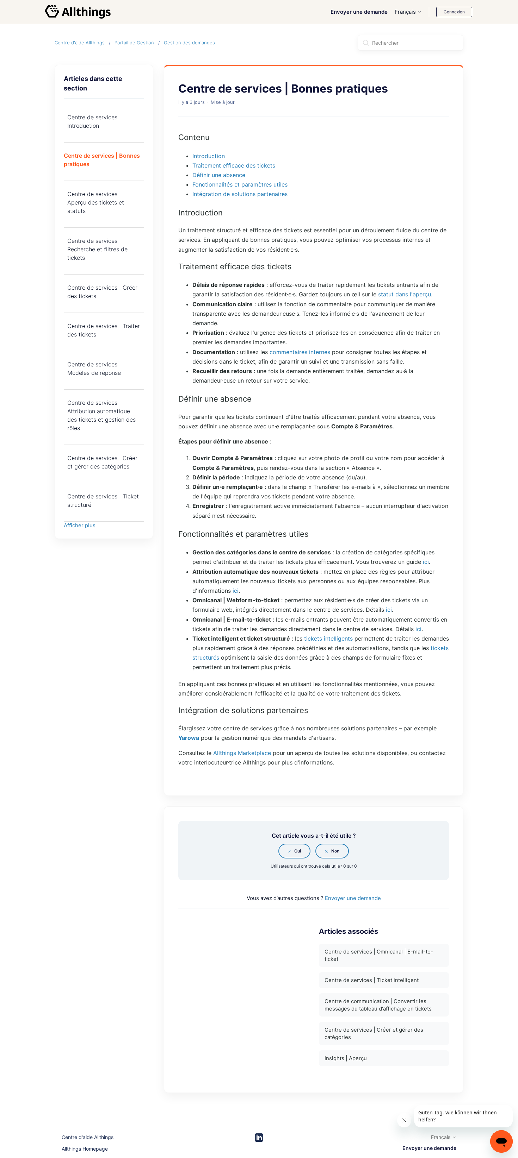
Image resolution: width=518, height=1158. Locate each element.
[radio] (294, 851)
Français (405, 11)
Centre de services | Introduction (94, 121)
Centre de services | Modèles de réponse (94, 368)
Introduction (208, 155)
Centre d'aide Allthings (80, 42)
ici (426, 561)
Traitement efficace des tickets (233, 165)
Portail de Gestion (134, 42)
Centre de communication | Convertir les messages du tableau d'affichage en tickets (378, 1005)
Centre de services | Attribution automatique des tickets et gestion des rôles (101, 415)
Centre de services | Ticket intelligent (372, 980)
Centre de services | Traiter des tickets (103, 330)
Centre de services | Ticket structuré (103, 500)
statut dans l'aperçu (404, 294)
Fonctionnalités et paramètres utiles (240, 184)
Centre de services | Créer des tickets (102, 292)
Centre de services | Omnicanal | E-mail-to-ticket (379, 955)
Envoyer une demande (359, 11)
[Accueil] (78, 12)
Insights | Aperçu (346, 1058)
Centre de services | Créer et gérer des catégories (102, 462)
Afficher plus (79, 525)
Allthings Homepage (85, 1149)
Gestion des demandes (189, 42)
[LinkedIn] (259, 1137)
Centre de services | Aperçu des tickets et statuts (95, 202)
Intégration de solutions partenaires (240, 193)
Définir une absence (218, 174)
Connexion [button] (454, 11)
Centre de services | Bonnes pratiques (102, 160)
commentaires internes (300, 351)
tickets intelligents (328, 638)
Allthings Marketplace (242, 752)
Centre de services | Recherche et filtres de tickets (97, 249)
